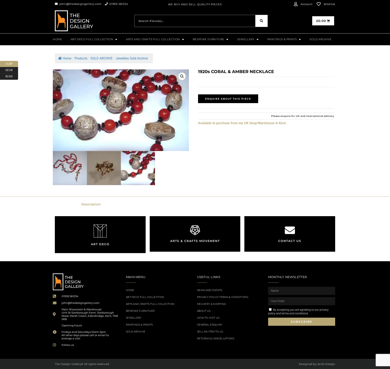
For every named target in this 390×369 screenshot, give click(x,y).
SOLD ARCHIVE (135, 331)
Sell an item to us (210, 331)
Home (67, 58)
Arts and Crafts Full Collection (150, 303)
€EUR (11, 69)
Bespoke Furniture (140, 310)
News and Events (209, 290)
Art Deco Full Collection (145, 297)
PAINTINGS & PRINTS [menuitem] (282, 39)
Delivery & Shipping (211, 303)
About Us (203, 310)
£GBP (12, 63)
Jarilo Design (326, 364)
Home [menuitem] (57, 39)
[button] (182, 76)
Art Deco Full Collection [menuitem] (92, 39)
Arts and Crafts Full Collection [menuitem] (153, 39)
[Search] (261, 21)
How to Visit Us (208, 317)
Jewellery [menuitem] (245, 39)
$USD (11, 75)
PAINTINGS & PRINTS (139, 324)
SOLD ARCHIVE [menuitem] (321, 39)
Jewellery (134, 317)
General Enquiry (210, 324)
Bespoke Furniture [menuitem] (208, 39)
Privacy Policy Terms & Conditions (222, 297)
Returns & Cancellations (215, 338)
